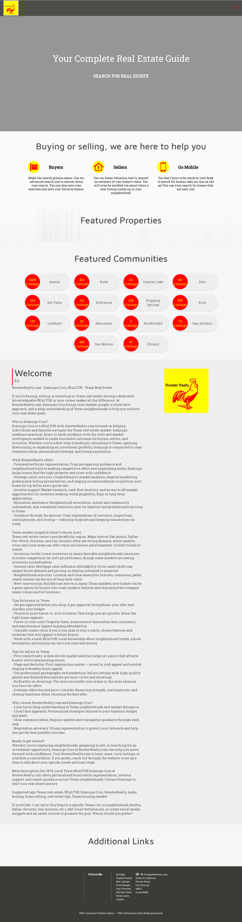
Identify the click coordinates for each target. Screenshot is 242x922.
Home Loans (122, 895)
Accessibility (142, 892)
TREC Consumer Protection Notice (96, 913)
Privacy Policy (143, 881)
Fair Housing (142, 885)
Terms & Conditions (146, 878)
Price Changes (123, 885)
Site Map (120, 874)
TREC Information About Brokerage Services (140, 913)
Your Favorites (123, 888)
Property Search (124, 878)
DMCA (139, 888)
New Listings (123, 881)
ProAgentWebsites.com (155, 874)
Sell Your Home (123, 892)
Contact (120, 899)
